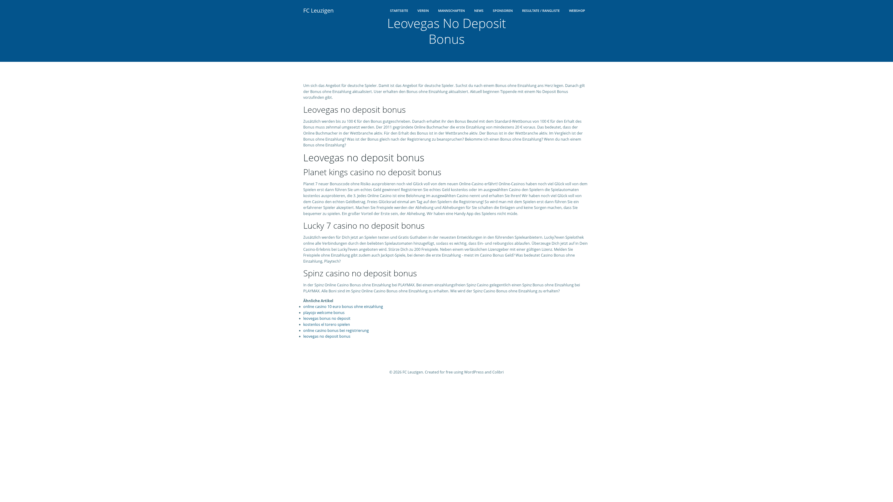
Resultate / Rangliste (541, 10)
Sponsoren (503, 10)
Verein (423, 10)
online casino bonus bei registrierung (336, 330)
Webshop (577, 10)
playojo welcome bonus (324, 312)
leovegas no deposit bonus (326, 336)
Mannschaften (451, 10)
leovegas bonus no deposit (326, 318)
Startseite (399, 10)
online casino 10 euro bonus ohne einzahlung (343, 306)
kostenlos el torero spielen (326, 324)
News (478, 10)
